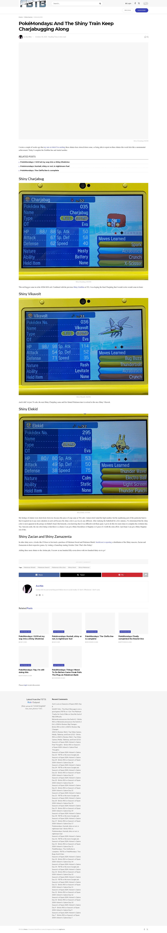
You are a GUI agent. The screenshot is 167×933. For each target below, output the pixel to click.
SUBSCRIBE (142, 10)
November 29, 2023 (59, 678)
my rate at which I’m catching (54, 147)
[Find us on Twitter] (139, 3)
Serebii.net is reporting (104, 542)
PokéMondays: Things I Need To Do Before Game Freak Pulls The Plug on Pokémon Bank (67, 672)
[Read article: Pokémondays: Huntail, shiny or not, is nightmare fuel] (67, 623)
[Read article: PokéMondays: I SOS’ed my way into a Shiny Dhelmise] (34, 623)
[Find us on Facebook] (135, 3)
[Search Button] (100, 3)
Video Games (28, 17)
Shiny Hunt (72, 567)
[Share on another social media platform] (145, 575)
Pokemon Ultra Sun (59, 567)
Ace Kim (28, 37)
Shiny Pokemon (84, 567)
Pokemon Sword (43, 567)
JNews (26, 929)
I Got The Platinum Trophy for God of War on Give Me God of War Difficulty (67, 714)
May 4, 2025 (56, 642)
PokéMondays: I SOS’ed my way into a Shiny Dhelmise (45, 162)
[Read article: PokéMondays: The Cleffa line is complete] (100, 623)
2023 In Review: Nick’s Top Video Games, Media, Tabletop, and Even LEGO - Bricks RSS (66, 734)
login (25, 685)
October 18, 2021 (41, 37)
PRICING (128, 10)
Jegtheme (62, 929)
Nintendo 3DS (38, 17)
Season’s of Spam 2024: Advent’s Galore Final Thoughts (66, 747)
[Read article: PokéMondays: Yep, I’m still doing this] (34, 656)
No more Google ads (72, 755)
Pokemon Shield (29, 567)
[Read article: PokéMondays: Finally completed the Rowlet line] (133, 623)
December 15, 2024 (92, 642)
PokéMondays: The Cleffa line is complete (39, 170)
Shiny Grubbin (79, 287)
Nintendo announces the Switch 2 (69, 722)
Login (129, 3)
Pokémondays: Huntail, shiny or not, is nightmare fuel (44, 166)
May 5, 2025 (23, 642)
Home (21, 17)
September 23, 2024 (126, 642)
